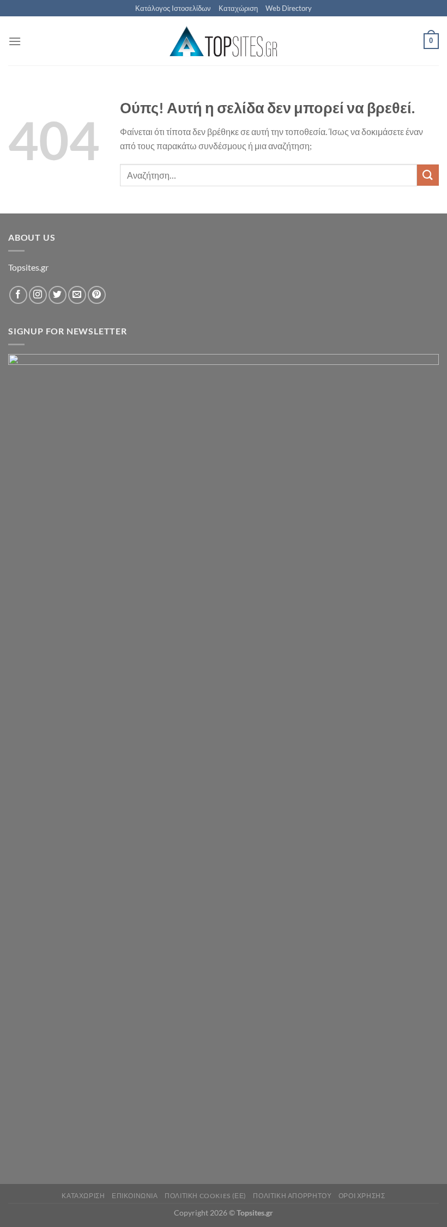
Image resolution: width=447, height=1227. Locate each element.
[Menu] (14, 41)
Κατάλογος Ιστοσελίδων (173, 8)
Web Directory (288, 8)
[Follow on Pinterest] (97, 295)
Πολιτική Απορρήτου (292, 1196)
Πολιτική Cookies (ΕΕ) (205, 1196)
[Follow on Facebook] (18, 295)
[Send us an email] (77, 295)
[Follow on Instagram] (38, 295)
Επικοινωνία (135, 1196)
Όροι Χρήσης (362, 1196)
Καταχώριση (238, 8)
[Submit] (428, 175)
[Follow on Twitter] (58, 295)
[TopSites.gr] (223, 41)
